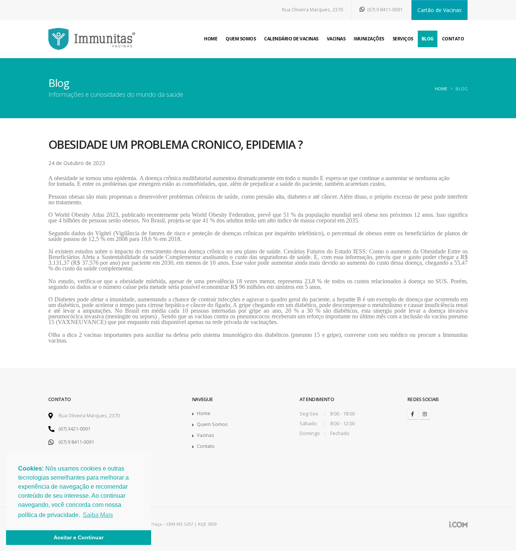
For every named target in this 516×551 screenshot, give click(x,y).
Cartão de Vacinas (439, 10)
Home (210, 38)
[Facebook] (412, 414)
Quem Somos (241, 38)
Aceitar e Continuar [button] (79, 537)
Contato (453, 38)
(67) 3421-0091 (74, 429)
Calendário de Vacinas (291, 38)
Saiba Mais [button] (98, 515)
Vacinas (336, 38)
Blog (428, 38)
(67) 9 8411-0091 (384, 9)
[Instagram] (424, 414)
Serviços (402, 38)
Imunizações (369, 38)
